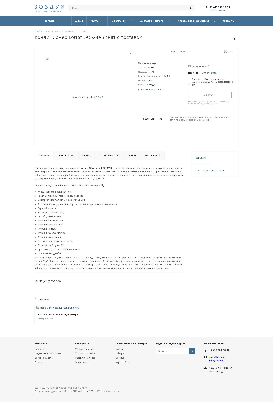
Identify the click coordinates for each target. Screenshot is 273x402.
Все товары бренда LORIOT (211, 170)
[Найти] (191, 8)
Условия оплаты (84, 348)
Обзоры (120, 353)
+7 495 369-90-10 (220, 7)
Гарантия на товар (85, 357)
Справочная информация (131, 343)
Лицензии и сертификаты (48, 353)
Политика (40, 362)
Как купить (82, 343)
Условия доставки (85, 353)
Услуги (119, 348)
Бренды (120, 357)
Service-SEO (87, 391)
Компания (41, 343)
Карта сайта (122, 362)
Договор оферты (44, 357)
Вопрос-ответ (83, 362)
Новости (39, 348)
